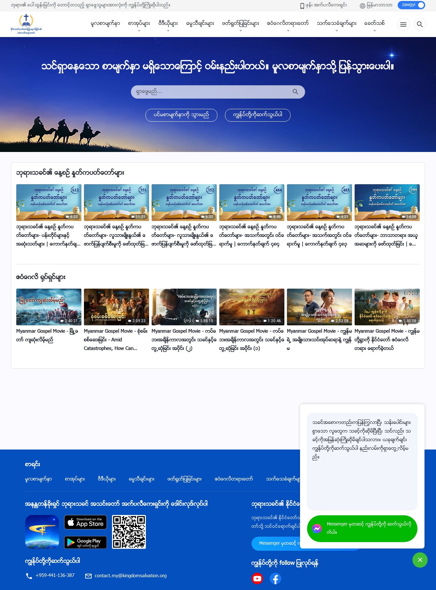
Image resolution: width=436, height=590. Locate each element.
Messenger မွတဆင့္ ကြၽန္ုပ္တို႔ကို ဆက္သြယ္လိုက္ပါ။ (369, 528)
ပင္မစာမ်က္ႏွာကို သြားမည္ (181, 115)
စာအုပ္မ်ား (139, 23)
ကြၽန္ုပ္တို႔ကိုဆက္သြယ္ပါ (257, 115)
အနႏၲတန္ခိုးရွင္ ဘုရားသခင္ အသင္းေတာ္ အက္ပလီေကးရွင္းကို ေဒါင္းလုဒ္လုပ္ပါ (116, 504)
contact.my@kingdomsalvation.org (131, 576)
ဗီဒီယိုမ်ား (168, 23)
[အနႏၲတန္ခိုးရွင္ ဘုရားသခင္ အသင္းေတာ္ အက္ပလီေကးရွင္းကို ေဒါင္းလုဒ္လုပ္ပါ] (42, 532)
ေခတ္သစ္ (375, 23)
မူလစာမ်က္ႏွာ (105, 23)
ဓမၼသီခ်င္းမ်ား (200, 23)
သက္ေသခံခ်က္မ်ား (337, 23)
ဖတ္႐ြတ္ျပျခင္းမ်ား (240, 23)
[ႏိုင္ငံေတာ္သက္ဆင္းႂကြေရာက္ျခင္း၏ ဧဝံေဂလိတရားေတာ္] (29, 24)
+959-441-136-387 (54, 575)
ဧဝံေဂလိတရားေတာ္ (288, 23)
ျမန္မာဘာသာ (380, 5)
